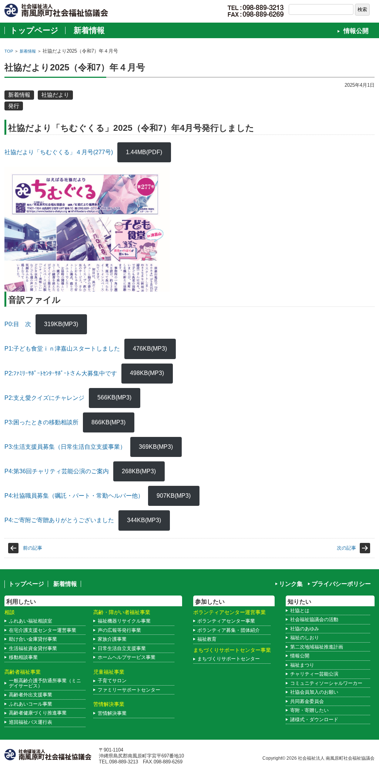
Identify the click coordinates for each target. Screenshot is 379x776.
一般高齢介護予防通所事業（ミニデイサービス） (45, 683)
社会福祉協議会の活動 (314, 619)
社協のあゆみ (304, 628)
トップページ (34, 30)
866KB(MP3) (108, 422)
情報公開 (356, 30)
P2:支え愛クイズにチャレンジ (44, 397)
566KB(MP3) (114, 397)
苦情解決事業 (112, 713)
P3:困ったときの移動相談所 (41, 422)
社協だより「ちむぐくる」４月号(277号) (58, 152)
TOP (8, 51)
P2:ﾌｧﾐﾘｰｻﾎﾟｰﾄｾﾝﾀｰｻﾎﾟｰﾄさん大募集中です (60, 373)
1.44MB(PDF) (144, 152)
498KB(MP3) (147, 373)
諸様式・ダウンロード (314, 719)
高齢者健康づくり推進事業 (38, 713)
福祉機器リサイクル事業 (124, 621)
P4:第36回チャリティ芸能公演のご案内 (56, 471)
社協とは (299, 610)
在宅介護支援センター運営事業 (42, 630)
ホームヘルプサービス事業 (126, 657)
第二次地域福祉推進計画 (316, 647)
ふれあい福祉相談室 (30, 621)
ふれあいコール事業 (30, 704)
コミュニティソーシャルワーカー (326, 683)
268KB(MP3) (139, 471)
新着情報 (89, 30)
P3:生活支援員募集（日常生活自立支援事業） (65, 447)
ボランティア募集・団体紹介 (228, 630)
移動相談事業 (23, 657)
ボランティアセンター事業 (226, 621)
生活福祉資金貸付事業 (33, 648)
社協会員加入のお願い (314, 692)
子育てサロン (112, 680)
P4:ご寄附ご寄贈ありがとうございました (59, 520)
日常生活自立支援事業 (122, 648)
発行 (13, 106)
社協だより (55, 95)
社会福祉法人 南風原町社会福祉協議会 (336, 758)
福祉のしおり (304, 637)
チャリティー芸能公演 (314, 674)
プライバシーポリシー (341, 584)
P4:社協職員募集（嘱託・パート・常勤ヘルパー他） (74, 496)
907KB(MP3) (174, 496)
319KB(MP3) (61, 324)
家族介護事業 (112, 639)
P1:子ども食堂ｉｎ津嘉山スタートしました (62, 348)
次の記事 (346, 548)
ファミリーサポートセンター (129, 690)
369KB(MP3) (156, 447)
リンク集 (291, 584)
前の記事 (32, 548)
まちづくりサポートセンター (228, 658)
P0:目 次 (17, 324)
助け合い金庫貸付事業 (33, 639)
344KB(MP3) (144, 520)
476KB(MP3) (150, 348)
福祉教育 (207, 639)
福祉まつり (302, 665)
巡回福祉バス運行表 (30, 722)
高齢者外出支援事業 (30, 694)
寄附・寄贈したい (309, 710)
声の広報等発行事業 (119, 630)
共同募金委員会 (307, 701)
